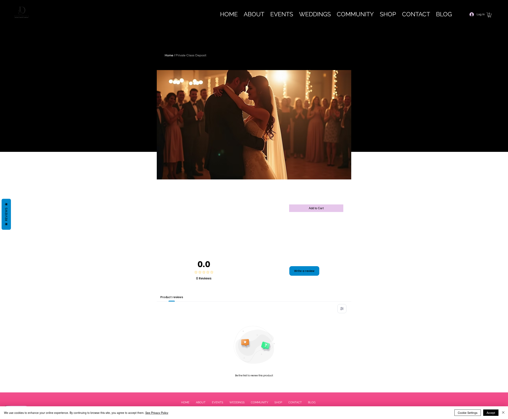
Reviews (6, 214)
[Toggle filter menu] (341, 308)
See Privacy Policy (156, 413)
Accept (491, 413)
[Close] (503, 412)
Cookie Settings (467, 413)
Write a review (304, 271)
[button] (489, 15)
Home (169, 55)
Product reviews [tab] (171, 297)
